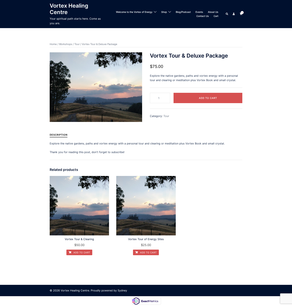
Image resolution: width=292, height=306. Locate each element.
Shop (164, 11)
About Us (213, 11)
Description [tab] (58, 134)
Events (199, 11)
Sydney (122, 290)
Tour (77, 44)
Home (53, 44)
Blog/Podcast (183, 11)
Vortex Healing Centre (69, 8)
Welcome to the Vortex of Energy (134, 11)
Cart (216, 16)
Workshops (65, 44)
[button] (227, 14)
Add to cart (208, 98)
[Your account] (234, 14)
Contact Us (202, 16)
